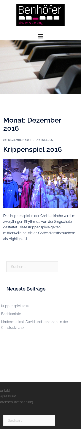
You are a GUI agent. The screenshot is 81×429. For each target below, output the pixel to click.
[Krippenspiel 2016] (40, 183)
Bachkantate (11, 314)
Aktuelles (45, 139)
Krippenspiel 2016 (32, 149)
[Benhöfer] (40, 16)
